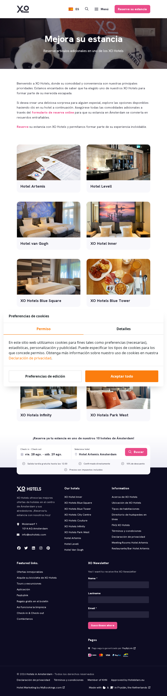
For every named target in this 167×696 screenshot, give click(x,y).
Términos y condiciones (126, 531)
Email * (92, 608)
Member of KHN (97, 680)
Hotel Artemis (72, 538)
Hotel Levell (71, 544)
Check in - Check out (31, 449)
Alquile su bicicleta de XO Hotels (37, 577)
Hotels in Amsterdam (39, 674)
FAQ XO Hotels (121, 525)
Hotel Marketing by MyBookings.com (39, 687)
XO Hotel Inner (73, 497)
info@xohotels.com (34, 534)
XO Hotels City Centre (77, 514)
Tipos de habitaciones (125, 509)
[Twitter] (26, 548)
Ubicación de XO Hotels (126, 503)
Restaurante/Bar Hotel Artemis (130, 548)
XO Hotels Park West (76, 532)
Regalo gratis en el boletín (32, 601)
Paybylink (22, 595)
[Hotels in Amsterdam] (23, 9)
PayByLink (127, 648)
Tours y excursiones (29, 583)
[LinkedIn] (33, 548)
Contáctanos (25, 619)
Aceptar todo (122, 376)
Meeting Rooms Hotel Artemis (130, 542)
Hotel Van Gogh (74, 550)
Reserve (22, 127)
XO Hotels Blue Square (78, 503)
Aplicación (23, 589)
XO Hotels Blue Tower (77, 509)
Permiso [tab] (44, 328)
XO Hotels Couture (75, 520)
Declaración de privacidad (128, 537)
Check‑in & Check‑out (30, 613)
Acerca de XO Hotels (124, 497)
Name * (92, 578)
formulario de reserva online (53, 112)
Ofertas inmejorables (30, 572)
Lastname (94, 593)
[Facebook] (19, 548)
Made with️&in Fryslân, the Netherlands (118, 687)
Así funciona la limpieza (31, 607)
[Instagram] (41, 548)
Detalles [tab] (124, 328)
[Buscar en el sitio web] (87, 9)
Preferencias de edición (45, 376)
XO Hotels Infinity (74, 526)
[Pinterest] (48, 548)
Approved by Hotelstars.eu (127, 680)
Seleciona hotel (82, 449)
